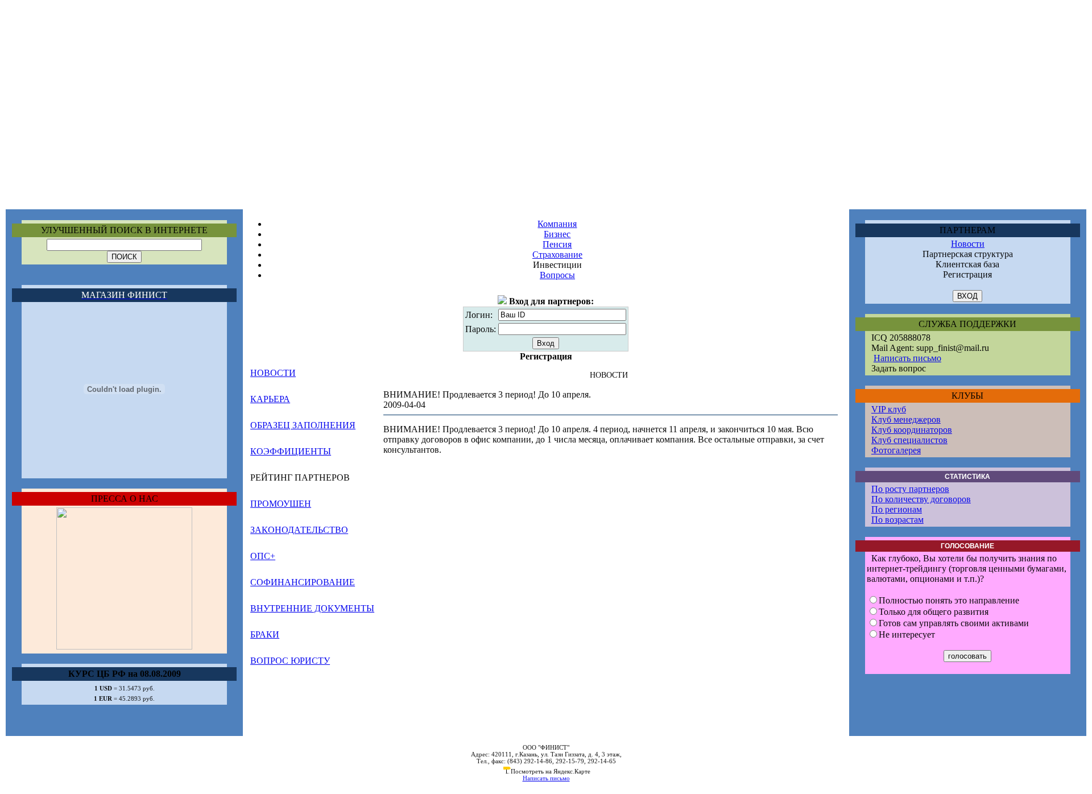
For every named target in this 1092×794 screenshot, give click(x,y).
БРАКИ (264, 634)
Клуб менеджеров (906, 419)
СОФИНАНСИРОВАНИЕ (302, 582)
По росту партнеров (910, 489)
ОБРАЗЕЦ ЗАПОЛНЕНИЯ (302, 425)
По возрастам (897, 519)
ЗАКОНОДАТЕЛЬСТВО (299, 530)
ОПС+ (262, 556)
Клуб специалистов (909, 440)
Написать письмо (907, 358)
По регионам (896, 509)
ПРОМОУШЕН (280, 503)
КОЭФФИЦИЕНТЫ (290, 451)
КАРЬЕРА (270, 399)
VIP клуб (888, 409)
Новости (968, 244)
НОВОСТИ (273, 373)
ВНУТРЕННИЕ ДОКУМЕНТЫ (312, 608)
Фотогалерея (896, 450)
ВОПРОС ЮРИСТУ (290, 660)
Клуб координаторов (911, 430)
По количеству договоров (921, 499)
